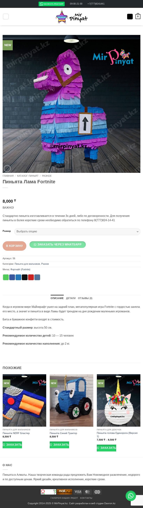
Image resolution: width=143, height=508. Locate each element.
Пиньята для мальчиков (27, 264)
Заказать (13, 444)
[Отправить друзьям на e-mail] (25, 277)
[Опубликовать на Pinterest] (31, 277)
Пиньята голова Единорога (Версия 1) (117, 435)
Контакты (86, 498)
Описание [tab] (57, 298)
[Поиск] (130, 17)
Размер (7, 231)
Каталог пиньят (28, 176)
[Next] (140, 415)
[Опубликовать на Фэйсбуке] (12, 277)
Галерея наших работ (64, 498)
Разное (47, 176)
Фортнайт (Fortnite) (20, 269)
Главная (8, 176)
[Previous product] (12, 193)
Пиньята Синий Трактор (63, 433)
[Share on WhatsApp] (6, 277)
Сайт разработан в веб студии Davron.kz (92, 503)
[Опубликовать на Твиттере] (18, 277)
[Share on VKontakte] (37, 277)
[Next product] (5, 193)
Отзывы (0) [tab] (85, 298)
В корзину (14, 245)
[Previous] (2, 415)
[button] (6, 16)
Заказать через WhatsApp (59, 244)
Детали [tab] (71, 298)
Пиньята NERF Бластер (16, 433)
